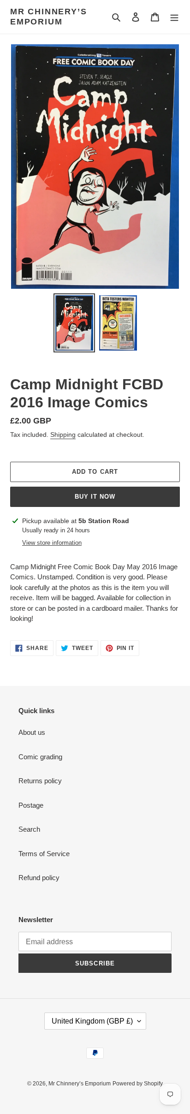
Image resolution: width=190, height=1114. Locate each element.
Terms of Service (44, 854)
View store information (52, 542)
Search (29, 829)
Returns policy (40, 781)
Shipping (63, 434)
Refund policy (38, 878)
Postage (30, 805)
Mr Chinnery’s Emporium (48, 16)
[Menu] (174, 17)
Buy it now (95, 496)
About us (31, 732)
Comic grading (40, 757)
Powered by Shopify (138, 1083)
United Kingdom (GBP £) (92, 1021)
